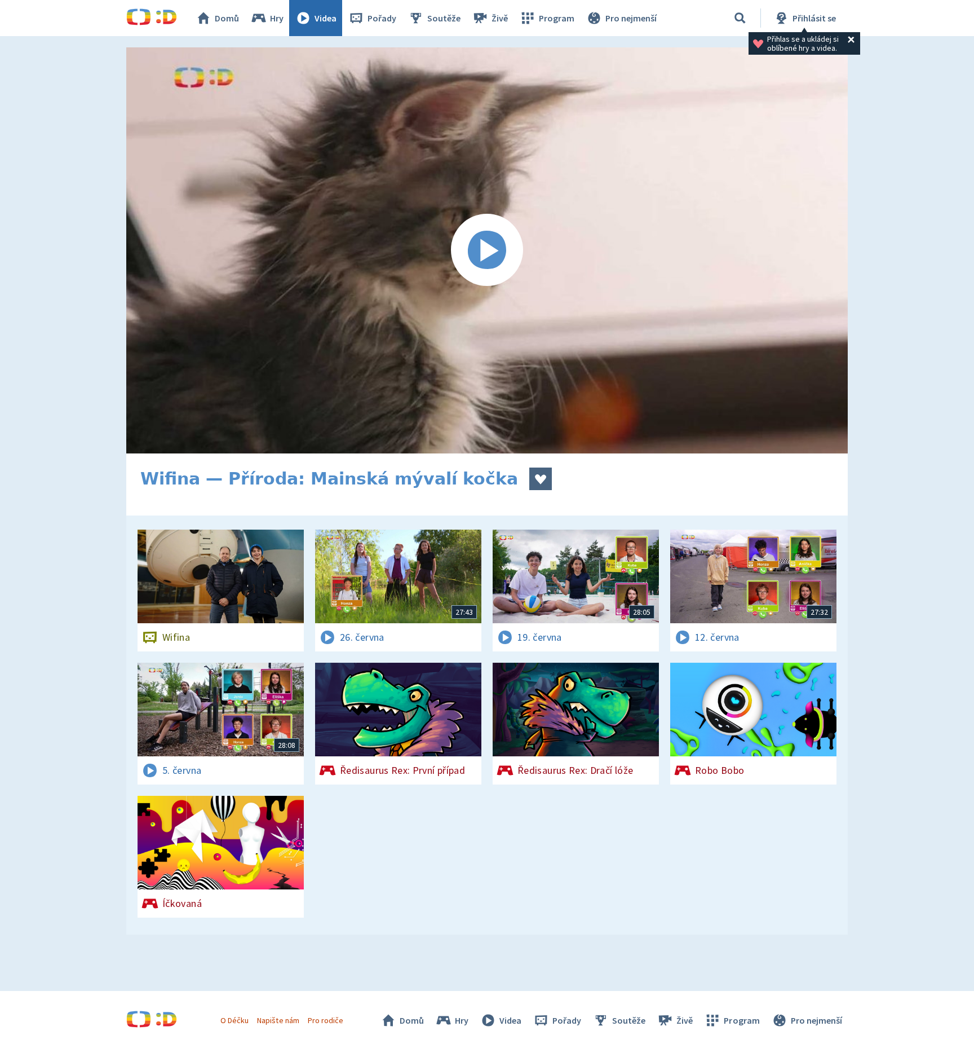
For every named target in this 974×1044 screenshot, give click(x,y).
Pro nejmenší (631, 18)
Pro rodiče (325, 1020)
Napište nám (278, 1020)
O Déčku (234, 1020)
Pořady (382, 18)
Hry (277, 18)
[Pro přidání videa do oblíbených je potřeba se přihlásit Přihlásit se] (540, 479)
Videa (326, 18)
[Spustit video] (487, 250)
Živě (500, 18)
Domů (227, 18)
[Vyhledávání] (740, 18)
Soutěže (444, 18)
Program (556, 18)
